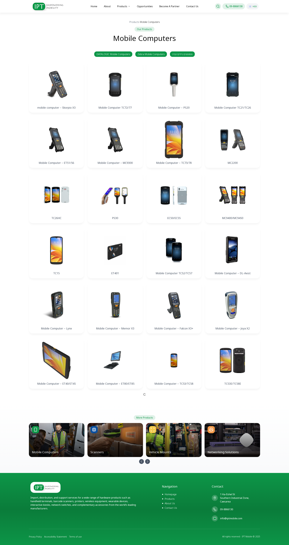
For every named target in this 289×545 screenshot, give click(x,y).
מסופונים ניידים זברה (182, 54)
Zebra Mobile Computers (151, 54)
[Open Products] (129, 6)
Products (134, 22)
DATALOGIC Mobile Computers (113, 54)
